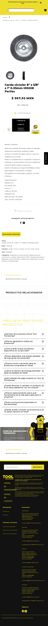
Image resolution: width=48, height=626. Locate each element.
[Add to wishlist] (15, 211)
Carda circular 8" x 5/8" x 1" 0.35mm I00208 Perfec (20, 20)
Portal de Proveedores (8, 486)
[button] (42, 11)
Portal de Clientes (8, 497)
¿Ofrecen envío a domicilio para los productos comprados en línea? (20, 364)
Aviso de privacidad (9, 526)
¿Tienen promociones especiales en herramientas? (20, 403)
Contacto (5, 515)
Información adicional (11, 234)
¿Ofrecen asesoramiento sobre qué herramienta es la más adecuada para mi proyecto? (22, 395)
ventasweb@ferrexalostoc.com (30, 562)
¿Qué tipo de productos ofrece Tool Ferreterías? (20, 335)
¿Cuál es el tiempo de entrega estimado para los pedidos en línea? (22, 372)
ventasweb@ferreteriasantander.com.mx (30, 580)
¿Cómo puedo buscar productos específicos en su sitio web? (19, 350)
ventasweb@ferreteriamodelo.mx (30, 523)
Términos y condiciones (10, 530)
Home (5, 17)
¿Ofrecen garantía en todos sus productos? (18, 342)
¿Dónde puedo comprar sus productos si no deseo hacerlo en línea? (22, 411)
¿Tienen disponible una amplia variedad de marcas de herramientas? (22, 357)
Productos (6, 511)
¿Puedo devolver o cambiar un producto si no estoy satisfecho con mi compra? (22, 387)
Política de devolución (10, 533)
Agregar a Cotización (20, 129)
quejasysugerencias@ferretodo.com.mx (30, 544)
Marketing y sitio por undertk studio (24, 621)
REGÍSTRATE (37, 467)
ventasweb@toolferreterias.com (30, 541)
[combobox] (21, 10)
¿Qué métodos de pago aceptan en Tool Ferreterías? (22, 379)
